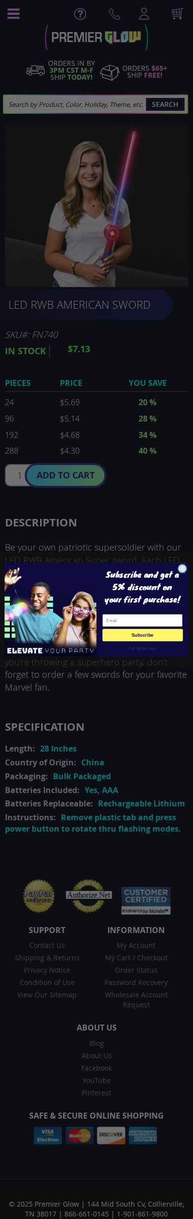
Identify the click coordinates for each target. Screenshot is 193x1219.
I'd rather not (142, 648)
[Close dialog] (182, 568)
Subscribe (143, 634)
